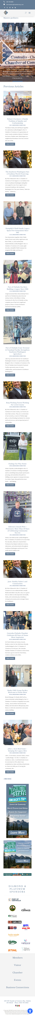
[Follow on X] (7, 8)
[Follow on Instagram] (10, 8)
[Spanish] (19, 1005)
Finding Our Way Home (17, 464)
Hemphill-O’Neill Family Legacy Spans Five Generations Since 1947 (18, 230)
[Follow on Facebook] (4, 8)
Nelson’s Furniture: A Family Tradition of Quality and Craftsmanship (17, 121)
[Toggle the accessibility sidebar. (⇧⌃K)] (30, 1011)
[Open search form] (26, 12)
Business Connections (20, 125)
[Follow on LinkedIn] (13, 8)
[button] (29, 12)
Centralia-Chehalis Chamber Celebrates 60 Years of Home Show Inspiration (17, 635)
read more (10, 144)
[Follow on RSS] (15, 8)
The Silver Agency (26, 1014)
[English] (16, 1005)
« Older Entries (7, 779)
